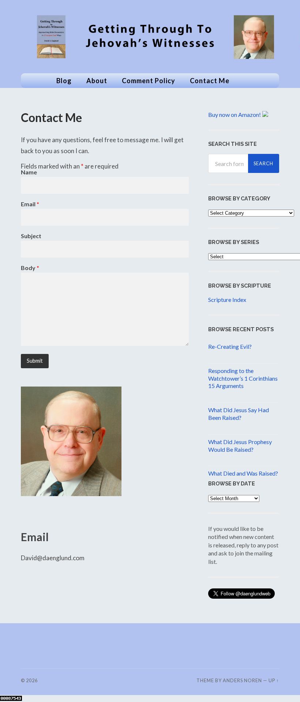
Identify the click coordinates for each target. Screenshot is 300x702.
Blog (64, 81)
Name (29, 172)
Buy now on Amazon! (234, 114)
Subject (31, 236)
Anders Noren (242, 680)
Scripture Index (227, 299)
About (96, 81)
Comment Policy (148, 81)
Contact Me (209, 81)
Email (30, 204)
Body (30, 268)
